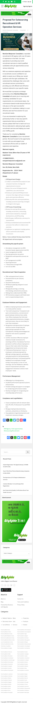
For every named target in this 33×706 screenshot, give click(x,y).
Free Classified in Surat (22, 680)
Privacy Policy (21, 605)
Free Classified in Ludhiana (7, 674)
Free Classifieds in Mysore (6, 680)
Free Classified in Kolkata (22, 666)
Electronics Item (7, 621)
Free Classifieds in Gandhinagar (8, 660)
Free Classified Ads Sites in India (7, 640)
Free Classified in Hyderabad (7, 670)
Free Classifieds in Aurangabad (24, 631)
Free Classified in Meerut (6, 678)
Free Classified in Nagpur (6, 682)
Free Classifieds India (5, 629)
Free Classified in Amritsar (23, 638)
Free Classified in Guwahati (7, 664)
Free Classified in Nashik (6, 684)
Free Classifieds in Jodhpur (23, 660)
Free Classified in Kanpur (22, 664)
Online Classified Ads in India (7, 644)
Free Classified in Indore (22, 651)
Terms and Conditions (23, 602)
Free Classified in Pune (5, 690)
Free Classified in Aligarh (22, 635)
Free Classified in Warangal (23, 692)
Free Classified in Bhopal (22, 642)
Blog (2, 602)
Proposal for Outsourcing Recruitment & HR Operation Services (15, 23)
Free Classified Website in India (7, 635)
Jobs (14, 621)
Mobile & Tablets (7, 618)
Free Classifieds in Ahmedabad (24, 629)
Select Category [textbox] (8, 553)
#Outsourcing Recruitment (11, 431)
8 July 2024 (23, 30)
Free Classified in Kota (22, 668)
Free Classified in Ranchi (22, 678)
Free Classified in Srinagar (22, 682)
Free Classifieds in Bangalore (23, 640)
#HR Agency (7, 429)
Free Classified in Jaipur (22, 656)
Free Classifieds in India (6, 631)
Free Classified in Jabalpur (23, 654)
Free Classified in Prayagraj (6, 692)
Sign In (30, 6)
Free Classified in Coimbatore (23, 648)
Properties (26, 618)
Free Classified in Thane (22, 684)
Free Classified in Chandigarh (23, 646)
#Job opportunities (17, 429)
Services (15, 625)
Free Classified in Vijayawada (23, 688)
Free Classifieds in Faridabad (7, 658)
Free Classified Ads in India (6, 633)
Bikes (14, 618)
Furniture (25, 621)
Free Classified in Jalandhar (23, 658)
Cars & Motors (6, 625)
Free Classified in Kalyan (22, 662)
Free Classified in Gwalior (6, 668)
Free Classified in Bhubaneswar (24, 644)
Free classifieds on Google (6, 648)
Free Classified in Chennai (6, 651)
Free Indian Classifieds (5, 646)
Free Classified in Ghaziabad (7, 662)
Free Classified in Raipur (22, 674)
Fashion (25, 625)
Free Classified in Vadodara (23, 690)
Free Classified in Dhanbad (6, 656)
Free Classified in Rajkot (22, 676)
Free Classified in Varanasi (23, 686)
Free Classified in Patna (6, 688)
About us (3, 599)
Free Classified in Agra (22, 633)
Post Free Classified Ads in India (7, 638)
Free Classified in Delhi (5, 654)
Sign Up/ (25, 6)
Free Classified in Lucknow (23, 670)
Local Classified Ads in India (7, 642)
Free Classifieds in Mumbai (6, 676)
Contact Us (20, 599)
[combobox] (16, 553)
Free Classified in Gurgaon (6, 666)
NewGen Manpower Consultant (10, 30)
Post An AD (27, 1)
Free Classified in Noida (6, 686)
